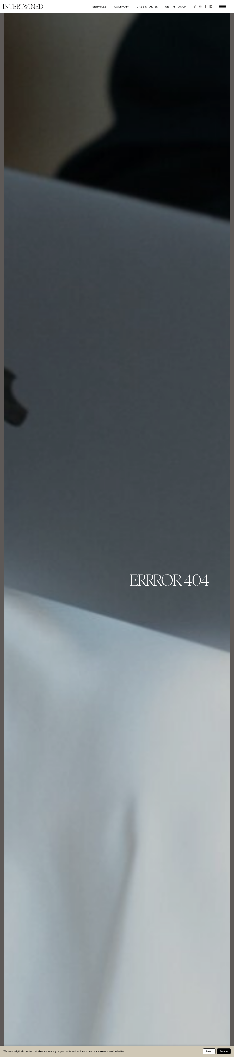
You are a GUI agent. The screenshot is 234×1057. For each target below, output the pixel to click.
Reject (209, 1051)
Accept (224, 1051)
